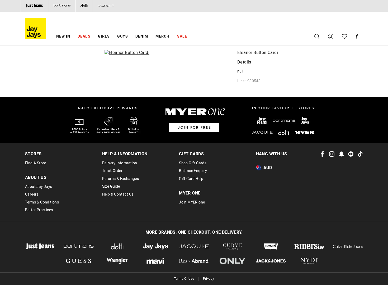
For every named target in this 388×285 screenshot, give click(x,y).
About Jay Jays (38, 186)
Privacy (208, 278)
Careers (32, 194)
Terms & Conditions (42, 202)
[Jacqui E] (106, 6)
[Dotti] (117, 246)
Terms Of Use (184, 278)
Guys (122, 36)
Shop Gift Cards (192, 163)
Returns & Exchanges (120, 179)
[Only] (232, 261)
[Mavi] (155, 261)
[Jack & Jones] (271, 261)
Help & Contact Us (118, 194)
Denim (141, 36)
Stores (33, 154)
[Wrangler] (117, 261)
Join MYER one (192, 202)
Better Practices (39, 210)
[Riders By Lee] (309, 246)
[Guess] (79, 261)
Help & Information (125, 154)
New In (63, 36)
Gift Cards (191, 154)
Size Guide (111, 186)
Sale (182, 36)
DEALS (84, 36)
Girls (104, 36)
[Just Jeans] (34, 6)
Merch (162, 36)
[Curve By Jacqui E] (232, 246)
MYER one (189, 193)
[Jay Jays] (155, 246)
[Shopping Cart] (358, 36)
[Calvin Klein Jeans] (348, 246)
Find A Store (35, 163)
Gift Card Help (191, 179)
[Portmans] (61, 6)
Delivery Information (119, 163)
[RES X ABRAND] (194, 261)
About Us (35, 177)
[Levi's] (271, 246)
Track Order (112, 171)
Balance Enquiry (193, 171)
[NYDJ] (309, 261)
